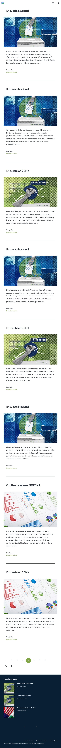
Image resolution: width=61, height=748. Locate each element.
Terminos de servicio (42, 741)
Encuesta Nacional (17, 11)
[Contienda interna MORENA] (30, 492)
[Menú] (53, 3)
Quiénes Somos (29, 741)
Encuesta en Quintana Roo (25, 683)
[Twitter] (36, 726)
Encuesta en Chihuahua (24, 696)
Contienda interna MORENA (23, 485)
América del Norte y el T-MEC (26, 708)
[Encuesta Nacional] (30, 18)
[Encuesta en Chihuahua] (9, 696)
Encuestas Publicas (11, 72)
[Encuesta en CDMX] (30, 178)
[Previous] (6, 660)
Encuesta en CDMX (17, 171)
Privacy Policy (53, 741)
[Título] (2, 3)
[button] (58, 3)
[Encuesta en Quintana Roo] (9, 684)
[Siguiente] (11, 665)
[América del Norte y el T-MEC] (9, 708)
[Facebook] (24, 726)
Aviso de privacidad (38, 743)
